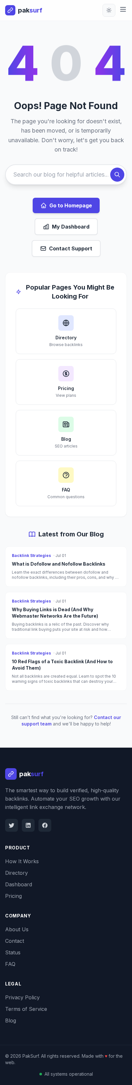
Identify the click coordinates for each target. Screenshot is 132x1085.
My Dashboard (70, 226)
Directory (16, 873)
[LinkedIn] (28, 825)
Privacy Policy (22, 997)
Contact (14, 941)
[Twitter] (11, 825)
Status (13, 952)
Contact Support (70, 248)
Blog (10, 1020)
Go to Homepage (70, 205)
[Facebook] (44, 825)
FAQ (10, 964)
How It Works (22, 861)
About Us (17, 929)
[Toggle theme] (109, 10)
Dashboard (18, 884)
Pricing (13, 896)
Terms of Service (26, 1009)
